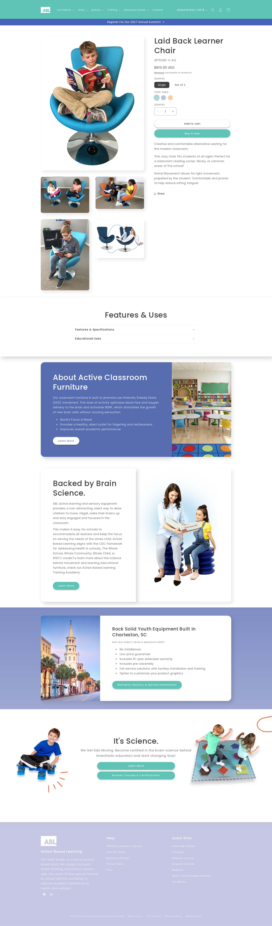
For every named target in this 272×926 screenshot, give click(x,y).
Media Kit (178, 870)
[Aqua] (156, 97)
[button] (65, 10)
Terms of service (173, 916)
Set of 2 (180, 85)
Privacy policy (153, 916)
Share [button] (161, 193)
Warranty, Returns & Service (124, 846)
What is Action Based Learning (191, 876)
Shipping (159, 72)
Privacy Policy (115, 864)
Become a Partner (118, 858)
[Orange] (170, 97)
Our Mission (179, 882)
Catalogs (178, 852)
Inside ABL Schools (183, 846)
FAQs (109, 870)
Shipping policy (193, 916)
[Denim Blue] (163, 97)
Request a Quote (183, 858)
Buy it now (192, 133)
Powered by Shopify (114, 916)
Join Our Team (115, 852)
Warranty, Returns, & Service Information (147, 685)
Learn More (66, 440)
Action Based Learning (91, 916)
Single (162, 85)
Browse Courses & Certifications (136, 775)
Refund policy (135, 916)
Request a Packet (183, 864)
